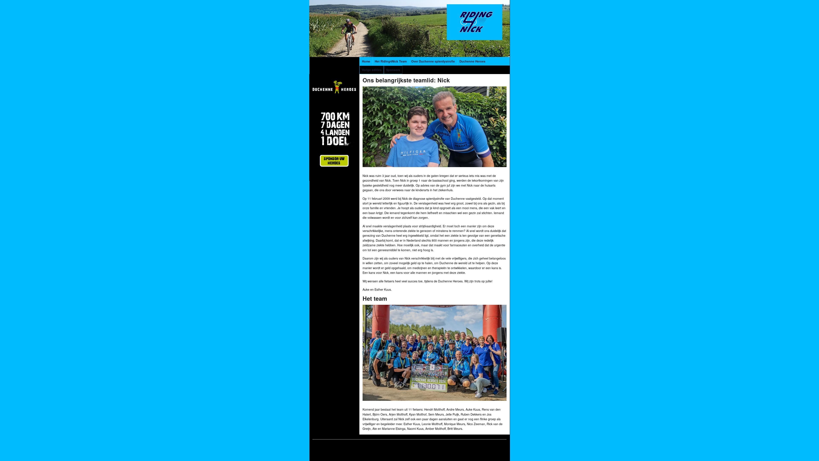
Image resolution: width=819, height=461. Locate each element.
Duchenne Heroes (472, 61)
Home (366, 61)
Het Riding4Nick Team (391, 61)
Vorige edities (372, 70)
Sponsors (393, 70)
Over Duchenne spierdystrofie (433, 61)
